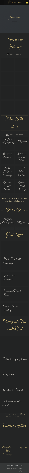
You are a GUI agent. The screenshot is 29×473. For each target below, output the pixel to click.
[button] (2, 3)
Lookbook (19, 54)
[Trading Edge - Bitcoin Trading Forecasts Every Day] (14, 2)
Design (12, 54)
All (8, 54)
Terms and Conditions (12, 468)
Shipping (20, 468)
